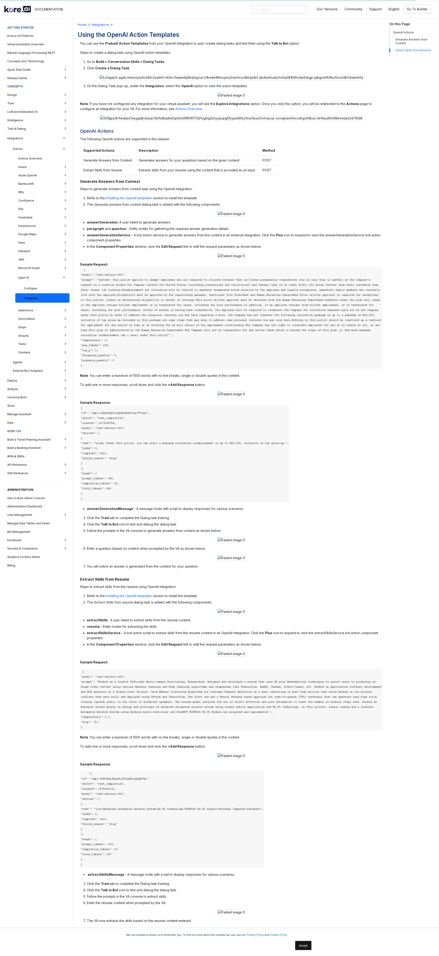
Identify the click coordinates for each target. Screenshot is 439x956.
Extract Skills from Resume (413, 50)
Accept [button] (303, 945)
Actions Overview (188, 109)
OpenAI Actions (403, 32)
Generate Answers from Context (411, 41)
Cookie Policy (278, 935)
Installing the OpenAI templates (128, 198)
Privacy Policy (255, 935)
